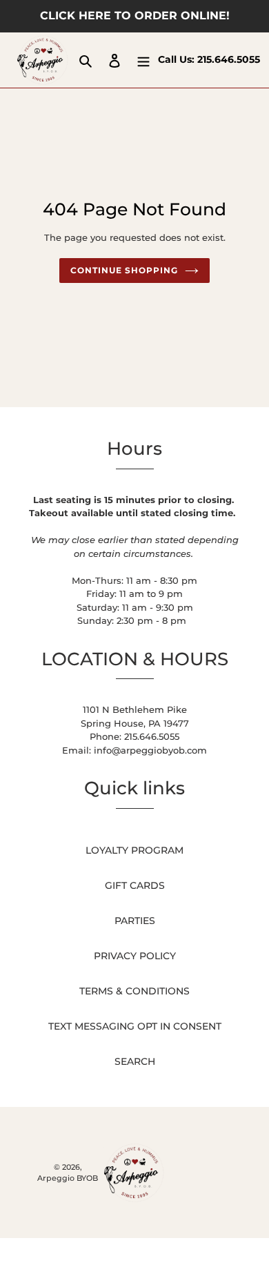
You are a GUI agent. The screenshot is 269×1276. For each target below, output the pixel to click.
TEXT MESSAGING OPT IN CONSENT (134, 1026)
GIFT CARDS (135, 885)
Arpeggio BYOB (67, 1178)
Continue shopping (123, 270)
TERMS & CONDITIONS (134, 991)
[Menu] (143, 60)
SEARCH (134, 1061)
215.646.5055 (228, 59)
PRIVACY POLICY (135, 956)
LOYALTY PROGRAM (134, 850)
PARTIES (134, 920)
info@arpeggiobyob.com (150, 750)
